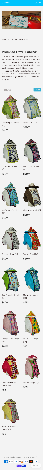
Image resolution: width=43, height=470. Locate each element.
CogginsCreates (15, 457)
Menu (7, 3)
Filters (37, 89)
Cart (39, 3)
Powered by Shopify (30, 457)
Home (4, 39)
